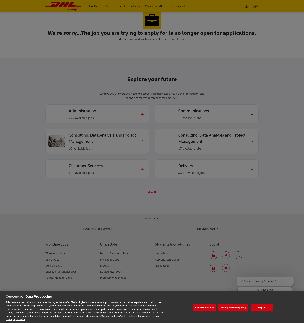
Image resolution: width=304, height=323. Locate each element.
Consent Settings (204, 307)
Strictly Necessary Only (233, 307)
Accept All (261, 307)
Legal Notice (19, 319)
